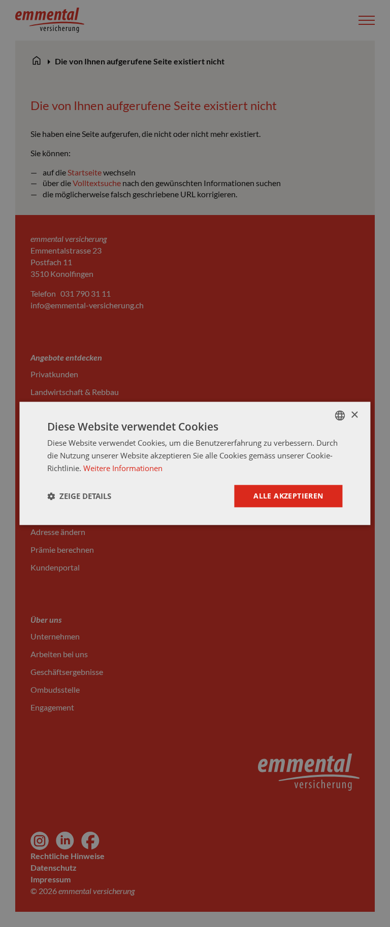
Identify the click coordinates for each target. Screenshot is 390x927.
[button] (79, 496)
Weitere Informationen (122, 468)
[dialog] (194, 463)
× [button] (354, 415)
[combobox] (340, 415)
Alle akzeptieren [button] (288, 496)
